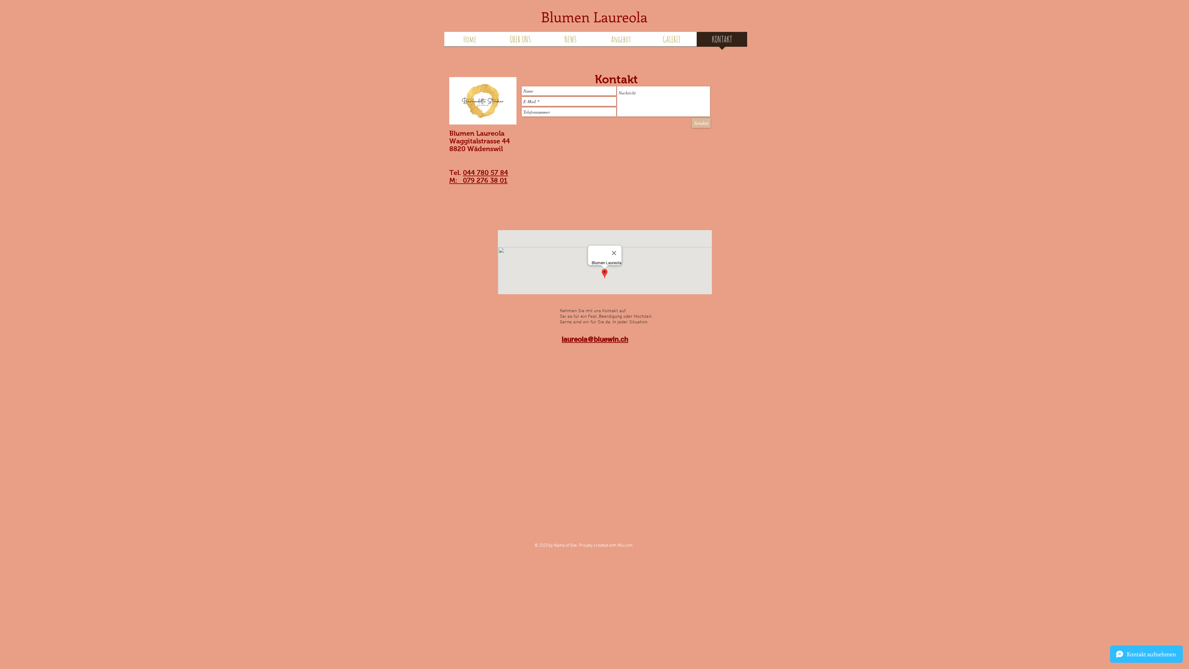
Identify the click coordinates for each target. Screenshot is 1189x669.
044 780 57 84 (485, 173)
